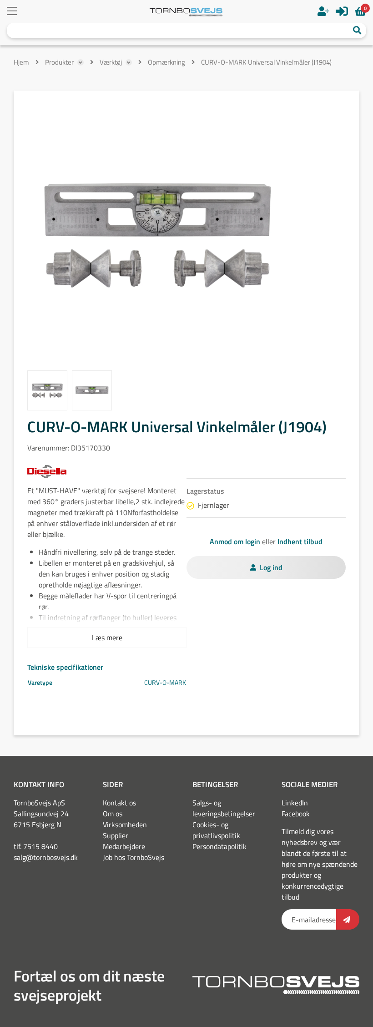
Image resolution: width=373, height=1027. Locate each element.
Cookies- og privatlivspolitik (216, 830)
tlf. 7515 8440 (36, 846)
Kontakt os (119, 802)
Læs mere (107, 637)
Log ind (271, 567)
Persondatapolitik (219, 846)
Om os (112, 813)
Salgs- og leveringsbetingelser (223, 808)
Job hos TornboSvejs (133, 857)
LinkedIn (295, 802)
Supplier (115, 835)
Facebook (296, 813)
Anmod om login (235, 541)
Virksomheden (125, 824)
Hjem (21, 62)
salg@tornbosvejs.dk (46, 857)
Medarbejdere (124, 846)
